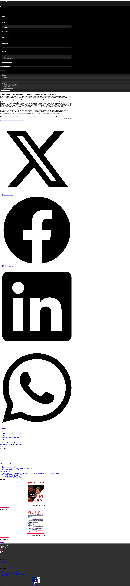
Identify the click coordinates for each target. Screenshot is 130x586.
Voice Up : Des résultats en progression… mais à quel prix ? (13, 477)
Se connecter (3, 1)
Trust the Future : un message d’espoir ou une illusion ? (12, 476)
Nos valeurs (4, 562)
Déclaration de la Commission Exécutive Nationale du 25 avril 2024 (12, 120)
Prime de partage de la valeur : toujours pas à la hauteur (12, 474)
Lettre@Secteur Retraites (8, 88)
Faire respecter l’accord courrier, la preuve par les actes (12, 465)
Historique (4, 561)
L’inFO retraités (7, 86)
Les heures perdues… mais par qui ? (8, 467)
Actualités (4, 75)
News (5, 76)
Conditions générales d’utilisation (8, 566)
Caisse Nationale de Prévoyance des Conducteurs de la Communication (15, 574)
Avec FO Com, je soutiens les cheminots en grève (11, 433)
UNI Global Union (5, 575)
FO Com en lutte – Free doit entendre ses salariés (11, 444)
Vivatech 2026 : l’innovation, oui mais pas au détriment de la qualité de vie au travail (17, 468)
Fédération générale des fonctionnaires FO (9, 571)
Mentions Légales (5, 565)
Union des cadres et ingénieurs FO (8, 572)
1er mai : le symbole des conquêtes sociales (10, 475)
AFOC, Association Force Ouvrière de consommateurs (11, 573)
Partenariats (2, 542)
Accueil (3, 74)
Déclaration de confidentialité (7, 564)
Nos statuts (4, 563)
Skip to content (3, 0)
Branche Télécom (5, 79)
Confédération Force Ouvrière (7, 570)
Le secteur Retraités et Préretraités (10, 85)
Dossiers (5, 77)
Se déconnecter (8, 1)
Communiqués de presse (8, 81)
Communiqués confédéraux (9, 82)
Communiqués (4, 80)
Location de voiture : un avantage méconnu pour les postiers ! (13, 466)
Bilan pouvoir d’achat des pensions (10, 84)
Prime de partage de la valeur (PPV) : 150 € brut (11, 469)
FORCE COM (6, 78)
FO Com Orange (7, 471)
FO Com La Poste (7, 463)
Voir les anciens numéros (4, 507)
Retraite (3, 83)
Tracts (5, 87)
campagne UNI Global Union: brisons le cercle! (10, 439)
